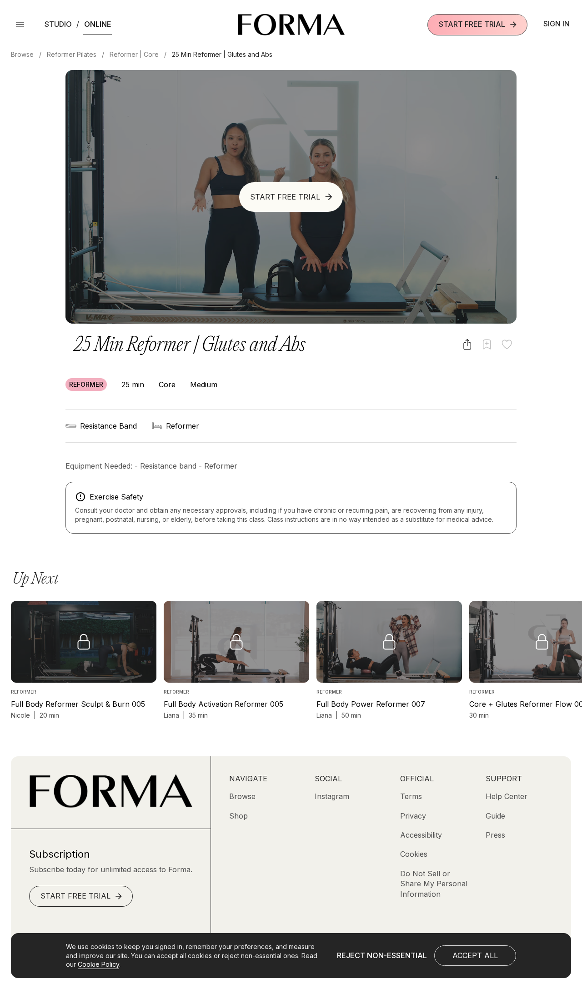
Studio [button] (58, 24)
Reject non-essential (382, 955)
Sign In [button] (556, 23)
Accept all (475, 955)
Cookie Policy (98, 964)
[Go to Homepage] (110, 804)
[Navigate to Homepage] (291, 24)
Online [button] (97, 24)
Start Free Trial (472, 24)
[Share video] (467, 344)
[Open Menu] (20, 25)
